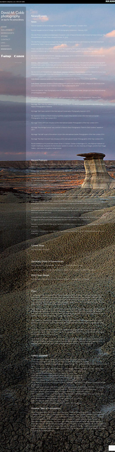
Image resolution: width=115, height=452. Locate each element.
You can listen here (37, 189)
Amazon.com (55, 58)
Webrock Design (18, 62)
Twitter (80, 90)
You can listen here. (43, 173)
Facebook (64, 90)
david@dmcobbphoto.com (7, 2)
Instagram (71, 90)
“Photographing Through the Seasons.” (74, 49)
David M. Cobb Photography (12, 16)
